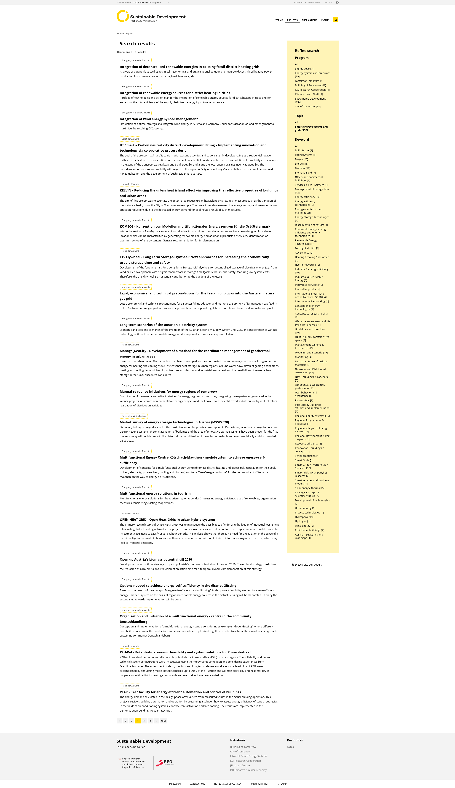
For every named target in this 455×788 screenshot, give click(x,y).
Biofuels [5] (302, 163)
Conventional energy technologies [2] (307, 307)
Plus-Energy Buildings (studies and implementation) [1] (312, 408)
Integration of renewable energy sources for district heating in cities (175, 93)
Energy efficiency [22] (307, 197)
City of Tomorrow (240, 751)
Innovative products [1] (309, 289)
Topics (279, 20)
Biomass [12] (302, 168)
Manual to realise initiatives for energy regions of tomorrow (168, 391)
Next (163, 721)
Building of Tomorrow (243, 747)
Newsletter (314, 2)
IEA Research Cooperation (245, 760)
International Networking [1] (312, 301)
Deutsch (328, 2)
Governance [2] (304, 252)
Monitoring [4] (303, 357)
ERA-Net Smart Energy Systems (248, 756)
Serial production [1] (307, 455)
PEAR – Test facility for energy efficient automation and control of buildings (180, 692)
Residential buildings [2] (309, 530)
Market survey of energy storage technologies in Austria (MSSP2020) (174, 422)
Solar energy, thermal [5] (310, 488)
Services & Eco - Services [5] (311, 185)
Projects (292, 20)
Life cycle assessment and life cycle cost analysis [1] (312, 323)
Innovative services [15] (309, 284)
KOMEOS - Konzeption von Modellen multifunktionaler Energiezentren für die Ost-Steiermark (195, 226)
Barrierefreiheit (259, 783)
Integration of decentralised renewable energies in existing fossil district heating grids (189, 67)
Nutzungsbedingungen (228, 783)
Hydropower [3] (304, 517)
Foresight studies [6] (307, 248)
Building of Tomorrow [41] (310, 85)
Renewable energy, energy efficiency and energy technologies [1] (310, 233)
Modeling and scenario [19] (311, 352)
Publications (309, 20)
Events (325, 20)
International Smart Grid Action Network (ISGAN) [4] (311, 295)
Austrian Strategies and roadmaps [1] (309, 536)
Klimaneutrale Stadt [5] (309, 94)
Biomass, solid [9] (305, 172)
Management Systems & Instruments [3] (309, 346)
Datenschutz (197, 783)
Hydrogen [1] (303, 521)
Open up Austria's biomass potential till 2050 (156, 559)
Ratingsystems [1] (305, 154)
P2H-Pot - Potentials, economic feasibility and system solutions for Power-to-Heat (185, 652)
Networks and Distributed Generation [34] (310, 371)
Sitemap (282, 783)
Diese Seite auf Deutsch (309, 564)
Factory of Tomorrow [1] (309, 80)
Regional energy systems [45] (312, 415)
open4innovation (126, 2)
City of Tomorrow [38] (308, 106)
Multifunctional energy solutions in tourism (155, 493)
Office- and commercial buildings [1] (309, 178)
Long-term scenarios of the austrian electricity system (163, 325)
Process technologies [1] (309, 512)
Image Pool (300, 2)
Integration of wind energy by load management (159, 119)
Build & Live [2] (304, 150)
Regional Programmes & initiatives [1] (309, 422)
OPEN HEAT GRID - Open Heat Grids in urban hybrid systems (168, 519)
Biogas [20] (301, 159)
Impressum (175, 783)
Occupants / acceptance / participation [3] (310, 386)
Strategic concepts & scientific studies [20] (307, 494)
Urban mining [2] (305, 508)
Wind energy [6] (304, 525)
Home (120, 33)
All (296, 64)
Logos (290, 747)
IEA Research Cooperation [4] (312, 89)
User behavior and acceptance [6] (306, 394)
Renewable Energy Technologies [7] (306, 242)
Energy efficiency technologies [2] (305, 203)
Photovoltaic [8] (304, 400)
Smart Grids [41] (305, 460)
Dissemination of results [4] (311, 225)
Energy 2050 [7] (304, 68)
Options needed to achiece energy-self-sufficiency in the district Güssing (178, 585)
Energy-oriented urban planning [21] (308, 211)
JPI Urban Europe (240, 765)
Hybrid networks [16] (307, 264)
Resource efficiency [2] (308, 443)
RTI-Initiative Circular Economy (248, 770)
